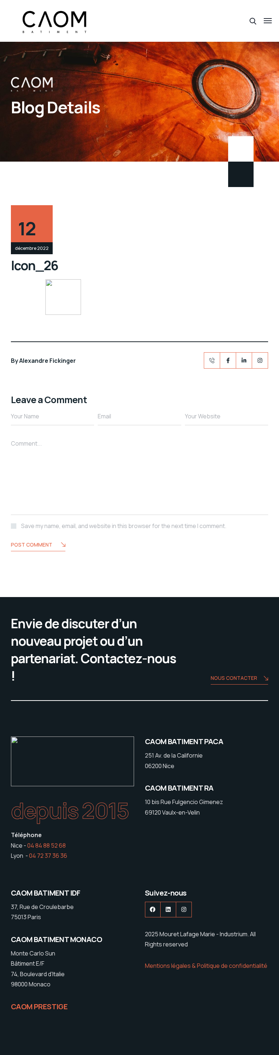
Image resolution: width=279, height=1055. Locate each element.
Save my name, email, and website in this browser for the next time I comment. (123, 526)
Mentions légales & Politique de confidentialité (206, 966)
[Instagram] (260, 360)
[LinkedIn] (244, 360)
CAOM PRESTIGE (39, 1006)
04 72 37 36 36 (48, 856)
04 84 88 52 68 (46, 845)
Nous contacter (234, 677)
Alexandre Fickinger (47, 361)
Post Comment (31, 544)
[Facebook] (228, 360)
